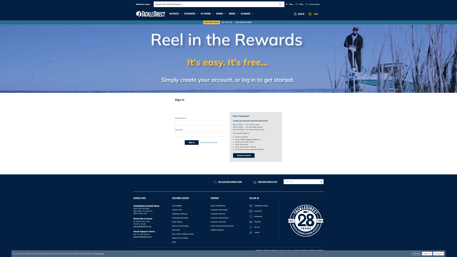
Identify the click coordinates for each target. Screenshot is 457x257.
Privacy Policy (99, 254)
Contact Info (177, 210)
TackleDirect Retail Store (146, 206)
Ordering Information (180, 218)
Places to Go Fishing (180, 238)
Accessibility (177, 206)
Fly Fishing (206, 13)
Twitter (257, 232)
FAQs (174, 242)
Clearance (246, 13)
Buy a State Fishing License (183, 234)
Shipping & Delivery (179, 214)
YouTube (257, 222)
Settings (416, 253)
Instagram (258, 216)
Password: (179, 130)
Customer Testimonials (219, 218)
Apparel (219, 13)
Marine (232, 13)
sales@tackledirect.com (142, 226)
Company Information (219, 210)
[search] (280, 4)
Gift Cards (176, 230)
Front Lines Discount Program (222, 226)
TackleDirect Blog (261, 206)
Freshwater (189, 13)
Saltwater (174, 13)
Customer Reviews (218, 214)
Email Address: (180, 118)
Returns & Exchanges (180, 226)
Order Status (177, 222)
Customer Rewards (218, 222)
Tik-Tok (257, 227)
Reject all (427, 253)
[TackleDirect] (151, 14)
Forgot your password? (208, 142)
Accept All (438, 253)
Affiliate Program (217, 230)
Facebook (258, 211)
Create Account (244, 155)
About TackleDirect (218, 206)
